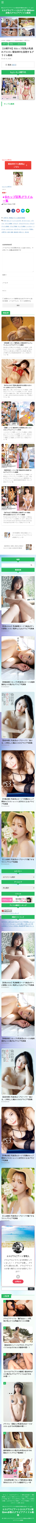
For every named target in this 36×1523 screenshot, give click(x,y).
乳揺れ (31, 229)
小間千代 (5, 218)
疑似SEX (16, 232)
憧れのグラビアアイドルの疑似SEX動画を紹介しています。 (18, 1506)
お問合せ (18, 1281)
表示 (14, 65)
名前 (4, 275)
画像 (11, 232)
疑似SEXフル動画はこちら (16, 165)
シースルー (29, 226)
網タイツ (21, 232)
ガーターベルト (26, 220)
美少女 (27, 232)
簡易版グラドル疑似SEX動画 (17, 218)
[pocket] (18, 211)
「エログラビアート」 (14, 1495)
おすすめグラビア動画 (13, 1501)
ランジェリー (25, 229)
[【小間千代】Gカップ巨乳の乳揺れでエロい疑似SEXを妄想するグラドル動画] (23, 211)
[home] (18, 1277)
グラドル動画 (8, 223)
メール (5, 283)
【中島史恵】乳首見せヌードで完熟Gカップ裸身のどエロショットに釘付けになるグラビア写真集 (17, 801)
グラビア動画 (13, 226)
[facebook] (13, 211)
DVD (4, 220)
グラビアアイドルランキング (10, 913)
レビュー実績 (24, 1497)
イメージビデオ (16, 220)
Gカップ (9, 220)
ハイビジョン (9, 229)
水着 (8, 232)
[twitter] (8, 211)
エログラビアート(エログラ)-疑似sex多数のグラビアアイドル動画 (18, 1512)
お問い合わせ (20, 1503)
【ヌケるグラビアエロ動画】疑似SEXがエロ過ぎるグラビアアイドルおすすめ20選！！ (18, 1374)
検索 (31, 1289)
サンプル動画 (21, 226)
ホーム (4, 1495)
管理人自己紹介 (26, 1495)
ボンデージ (17, 229)
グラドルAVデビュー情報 (18, 1499)
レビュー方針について (13, 1497)
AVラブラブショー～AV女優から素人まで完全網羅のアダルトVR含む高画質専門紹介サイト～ (17, 926)
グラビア (15, 223)
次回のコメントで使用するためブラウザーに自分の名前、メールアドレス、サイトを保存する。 (17, 300)
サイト (4, 290)
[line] (28, 211)
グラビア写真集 (25, 1501)
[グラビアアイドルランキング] (6, 911)
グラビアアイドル (24, 223)
